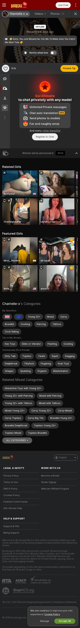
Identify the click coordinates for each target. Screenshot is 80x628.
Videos (40, 13)
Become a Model (50, 475)
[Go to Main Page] (24, 5)
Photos (57, 13)
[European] (19, 317)
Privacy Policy (11, 475)
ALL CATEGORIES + (17, 440)
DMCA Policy (10, 488)
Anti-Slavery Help (12, 508)
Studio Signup (48, 482)
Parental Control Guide (15, 501)
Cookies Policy (11, 495)
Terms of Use (10, 482)
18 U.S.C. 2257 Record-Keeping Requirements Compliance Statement (39, 602)
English (63, 457)
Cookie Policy (52, 614)
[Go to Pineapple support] (6, 590)
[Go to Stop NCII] (24, 591)
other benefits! (51, 130)
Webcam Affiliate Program (55, 488)
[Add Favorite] (5, 68)
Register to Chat (45, 136)
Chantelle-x (11, 304)
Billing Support (11, 533)
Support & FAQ (11, 526)
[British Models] (7, 317)
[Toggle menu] (4, 5)
